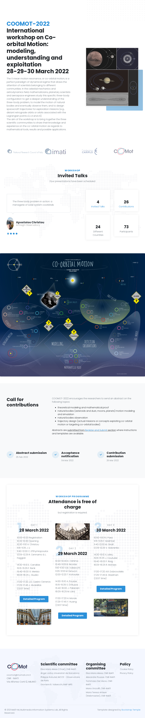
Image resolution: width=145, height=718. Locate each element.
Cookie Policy (126, 669)
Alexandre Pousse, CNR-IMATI (100, 677)
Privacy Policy (126, 673)
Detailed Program (34, 599)
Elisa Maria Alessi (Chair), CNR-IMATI (58, 669)
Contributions (126, 206)
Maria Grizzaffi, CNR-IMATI (98, 688)
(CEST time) (23, 588)
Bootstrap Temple (131, 709)
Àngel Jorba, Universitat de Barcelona (60, 673)
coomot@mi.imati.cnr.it (19, 675)
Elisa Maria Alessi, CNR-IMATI (100, 673)
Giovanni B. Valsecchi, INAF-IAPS (56, 684)
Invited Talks (98, 206)
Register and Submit (96, 430)
